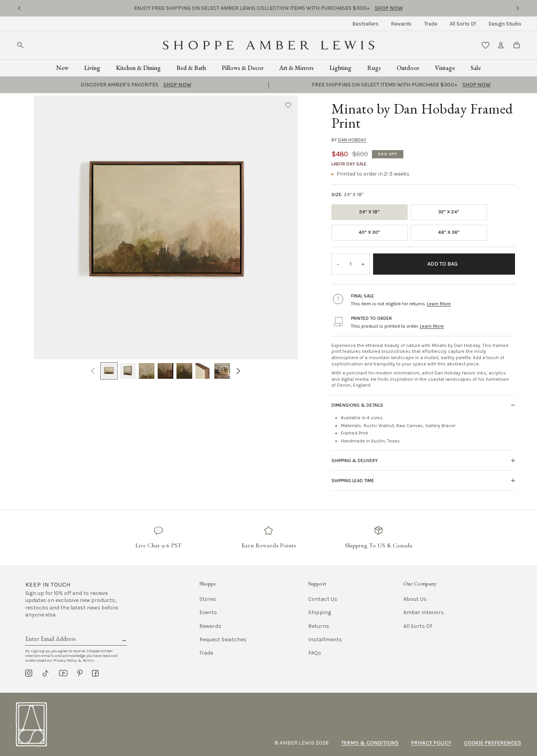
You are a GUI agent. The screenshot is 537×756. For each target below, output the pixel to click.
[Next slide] (517, 8)
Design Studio (505, 23)
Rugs (374, 68)
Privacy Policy (431, 742)
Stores (207, 599)
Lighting (340, 68)
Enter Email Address (50, 630)
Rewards (401, 23)
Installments (325, 639)
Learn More (439, 303)
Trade (430, 23)
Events (208, 612)
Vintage (445, 68)
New (62, 68)
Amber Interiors (423, 612)
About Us (415, 599)
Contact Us (322, 599)
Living (92, 68)
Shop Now (325, 8)
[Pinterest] (80, 673)
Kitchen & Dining (138, 68)
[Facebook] (95, 673)
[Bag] (516, 45)
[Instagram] (28, 673)
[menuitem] (366, 23)
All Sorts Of (463, 23)
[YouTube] (63, 673)
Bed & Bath (191, 68)
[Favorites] (485, 45)
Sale (476, 68)
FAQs (314, 653)
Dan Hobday (352, 140)
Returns (318, 626)
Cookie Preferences (492, 742)
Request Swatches (222, 639)
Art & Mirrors (296, 68)
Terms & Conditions (370, 742)
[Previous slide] (19, 8)
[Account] (501, 45)
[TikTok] (46, 673)
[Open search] (20, 45)
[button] (288, 105)
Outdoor (408, 68)
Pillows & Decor (242, 68)
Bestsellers (366, 23)
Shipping (319, 612)
